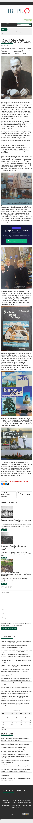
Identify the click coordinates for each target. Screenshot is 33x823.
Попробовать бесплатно (16, 241)
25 (12, 725)
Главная (4, 32)
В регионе (10, 32)
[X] (8, 484)
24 (7, 725)
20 (21, 722)
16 (3, 722)
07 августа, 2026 (6, 572)
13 (21, 720)
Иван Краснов (14, 519)
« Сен (2, 729)
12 (16, 720)
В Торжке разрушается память (18, 747)
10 (7, 720)
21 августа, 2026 (6, 519)
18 (12, 722)
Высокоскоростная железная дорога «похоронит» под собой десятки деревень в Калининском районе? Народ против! (16, 756)
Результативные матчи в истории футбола (25, 493)
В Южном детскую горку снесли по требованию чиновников (16, 660)
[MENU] (7, 25)
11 (12, 720)
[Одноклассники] (4, 484)
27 (21, 725)
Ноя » (5, 729)
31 (7, 727)
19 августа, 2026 (6, 545)
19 (16, 722)
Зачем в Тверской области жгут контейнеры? (13, 700)
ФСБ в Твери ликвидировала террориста (5, 494)
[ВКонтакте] (2, 484)
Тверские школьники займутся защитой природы (14, 682)
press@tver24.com (16, 807)
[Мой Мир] (6, 484)
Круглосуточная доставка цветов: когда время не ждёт (15, 687)
